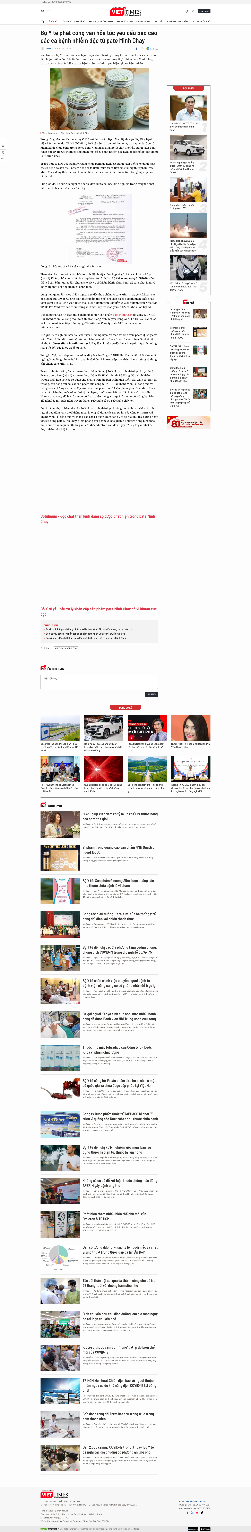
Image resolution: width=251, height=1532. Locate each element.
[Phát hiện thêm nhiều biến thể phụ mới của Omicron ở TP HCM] (60, 1224)
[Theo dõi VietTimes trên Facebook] (188, 1512)
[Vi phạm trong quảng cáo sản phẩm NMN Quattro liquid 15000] (200, 332)
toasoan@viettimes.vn (195, 1501)
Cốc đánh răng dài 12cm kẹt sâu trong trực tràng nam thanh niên (118, 1416)
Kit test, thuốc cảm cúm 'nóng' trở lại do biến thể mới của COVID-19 (119, 1349)
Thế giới (157, 21)
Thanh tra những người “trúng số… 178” (182, 207)
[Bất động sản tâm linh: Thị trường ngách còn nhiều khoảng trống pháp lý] (147, 769)
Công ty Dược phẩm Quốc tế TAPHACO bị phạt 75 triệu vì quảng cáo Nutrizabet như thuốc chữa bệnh (120, 1116)
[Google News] (152, 48)
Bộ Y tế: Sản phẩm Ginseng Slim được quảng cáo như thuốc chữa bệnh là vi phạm (180, 353)
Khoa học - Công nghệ (101, 21)
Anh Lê (48, 48)
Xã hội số (52, 21)
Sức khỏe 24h (52, 806)
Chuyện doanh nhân (177, 21)
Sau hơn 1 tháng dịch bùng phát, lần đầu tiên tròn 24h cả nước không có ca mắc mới (89, 629)
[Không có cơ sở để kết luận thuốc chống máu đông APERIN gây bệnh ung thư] (60, 1191)
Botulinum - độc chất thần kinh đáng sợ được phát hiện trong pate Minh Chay (86, 638)
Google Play (205, 1529)
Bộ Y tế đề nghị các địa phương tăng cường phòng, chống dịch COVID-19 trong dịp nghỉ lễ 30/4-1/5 (180, 397)
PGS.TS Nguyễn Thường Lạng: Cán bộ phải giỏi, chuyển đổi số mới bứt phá (146, 747)
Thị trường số (125, 21)
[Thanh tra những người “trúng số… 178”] (188, 189)
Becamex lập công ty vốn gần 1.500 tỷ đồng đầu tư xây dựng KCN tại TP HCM (59, 747)
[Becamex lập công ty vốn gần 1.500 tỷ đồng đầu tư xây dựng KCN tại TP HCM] (60, 728)
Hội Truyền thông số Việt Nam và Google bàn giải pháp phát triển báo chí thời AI (59, 788)
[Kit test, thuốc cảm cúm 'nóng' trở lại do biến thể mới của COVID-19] (60, 1358)
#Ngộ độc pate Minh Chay (66, 648)
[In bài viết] (142, 48)
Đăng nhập (204, 11)
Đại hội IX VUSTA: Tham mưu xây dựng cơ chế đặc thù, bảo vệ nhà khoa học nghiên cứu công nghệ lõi (190, 788)
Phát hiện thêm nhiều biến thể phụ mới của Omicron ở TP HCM (114, 1216)
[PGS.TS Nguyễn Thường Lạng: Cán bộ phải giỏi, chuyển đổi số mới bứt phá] (147, 728)
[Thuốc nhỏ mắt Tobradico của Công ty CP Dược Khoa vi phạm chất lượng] (60, 1058)
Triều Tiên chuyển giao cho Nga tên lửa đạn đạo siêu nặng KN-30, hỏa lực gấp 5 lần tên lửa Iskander (183, 246)
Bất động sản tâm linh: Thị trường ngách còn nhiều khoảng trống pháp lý (146, 788)
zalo (192, 1512)
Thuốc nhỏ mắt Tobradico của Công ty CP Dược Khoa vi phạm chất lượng (117, 1049)
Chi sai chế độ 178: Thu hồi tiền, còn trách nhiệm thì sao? (184, 126)
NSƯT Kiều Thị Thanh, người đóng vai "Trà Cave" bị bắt (190, 746)
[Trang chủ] (42, 21)
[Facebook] (136, 48)
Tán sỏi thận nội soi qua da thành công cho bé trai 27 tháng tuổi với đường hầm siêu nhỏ (119, 1283)
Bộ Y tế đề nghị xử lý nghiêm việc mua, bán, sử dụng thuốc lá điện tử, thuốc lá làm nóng (117, 1149)
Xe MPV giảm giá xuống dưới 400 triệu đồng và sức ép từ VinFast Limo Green (182, 167)
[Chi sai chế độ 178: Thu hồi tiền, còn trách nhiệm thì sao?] (188, 108)
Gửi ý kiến (151, 694)
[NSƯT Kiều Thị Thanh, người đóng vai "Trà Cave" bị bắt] (190, 728)
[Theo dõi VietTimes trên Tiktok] (202, 1512)
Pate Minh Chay (122, 314)
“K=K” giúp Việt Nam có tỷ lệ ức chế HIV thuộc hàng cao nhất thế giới (180, 314)
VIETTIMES (125, 11)
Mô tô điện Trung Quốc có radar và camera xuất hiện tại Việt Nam (183, 286)
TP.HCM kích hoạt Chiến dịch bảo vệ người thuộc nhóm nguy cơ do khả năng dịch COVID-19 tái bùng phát (119, 1385)
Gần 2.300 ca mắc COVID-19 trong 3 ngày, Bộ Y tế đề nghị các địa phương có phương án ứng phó (118, 1449)
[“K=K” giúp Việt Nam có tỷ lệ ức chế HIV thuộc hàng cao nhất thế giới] (200, 313)
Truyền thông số (200, 21)
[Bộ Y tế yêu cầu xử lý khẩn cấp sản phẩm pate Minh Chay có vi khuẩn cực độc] (99, 567)
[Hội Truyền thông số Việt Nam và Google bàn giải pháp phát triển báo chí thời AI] (60, 769)
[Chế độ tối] (193, 11)
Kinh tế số (80, 21)
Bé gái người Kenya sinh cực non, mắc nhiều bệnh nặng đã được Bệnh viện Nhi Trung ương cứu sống (119, 1016)
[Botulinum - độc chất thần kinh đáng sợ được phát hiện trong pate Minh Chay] (99, 474)
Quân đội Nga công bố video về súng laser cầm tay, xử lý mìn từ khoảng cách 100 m (103, 788)
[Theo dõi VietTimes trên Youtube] (197, 1512)
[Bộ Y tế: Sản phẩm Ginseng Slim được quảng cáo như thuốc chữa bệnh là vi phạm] (200, 350)
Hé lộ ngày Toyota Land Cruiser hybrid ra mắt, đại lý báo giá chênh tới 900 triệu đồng (103, 747)
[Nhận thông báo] (186, 11)
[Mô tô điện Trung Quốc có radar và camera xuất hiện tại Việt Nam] (188, 267)
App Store (193, 1529)
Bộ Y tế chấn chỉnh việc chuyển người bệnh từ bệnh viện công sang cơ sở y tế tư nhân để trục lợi (119, 983)
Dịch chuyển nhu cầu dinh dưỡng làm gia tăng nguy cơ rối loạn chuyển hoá (120, 1316)
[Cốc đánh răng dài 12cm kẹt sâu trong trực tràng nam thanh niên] (60, 1424)
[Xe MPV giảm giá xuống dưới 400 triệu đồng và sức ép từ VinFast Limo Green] (188, 147)
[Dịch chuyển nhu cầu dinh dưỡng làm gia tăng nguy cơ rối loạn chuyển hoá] (60, 1324)
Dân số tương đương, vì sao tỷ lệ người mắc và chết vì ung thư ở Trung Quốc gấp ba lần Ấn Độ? (120, 1249)
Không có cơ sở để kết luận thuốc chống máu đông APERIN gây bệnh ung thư (120, 1183)
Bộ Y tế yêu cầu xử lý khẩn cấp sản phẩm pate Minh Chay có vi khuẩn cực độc (85, 633)
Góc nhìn (66, 21)
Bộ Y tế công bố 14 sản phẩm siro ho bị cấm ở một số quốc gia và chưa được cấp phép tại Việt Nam (119, 1083)
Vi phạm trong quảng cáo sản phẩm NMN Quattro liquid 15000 (180, 332)
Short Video (143, 21)
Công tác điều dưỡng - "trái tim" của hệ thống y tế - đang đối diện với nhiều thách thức (179, 374)
